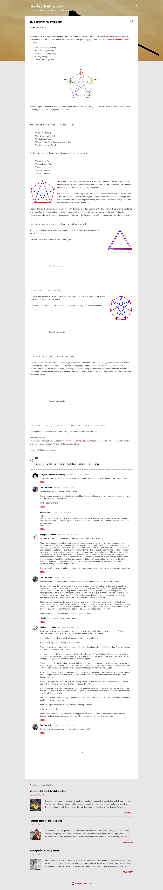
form (61, 464)
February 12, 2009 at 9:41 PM (63, 578)
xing (89, 464)
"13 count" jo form (49, 305)
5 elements (51, 464)
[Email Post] (36, 459)
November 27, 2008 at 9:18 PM (78, 475)
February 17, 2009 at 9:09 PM (67, 627)
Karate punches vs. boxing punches (45, 850)
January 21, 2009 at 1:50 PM (61, 512)
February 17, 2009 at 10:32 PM (63, 725)
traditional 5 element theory (117, 39)
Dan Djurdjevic (46, 487)
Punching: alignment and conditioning (46, 820)
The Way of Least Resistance (47, 6)
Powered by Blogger (83, 883)
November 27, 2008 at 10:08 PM (64, 488)
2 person (40, 464)
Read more (128, 813)
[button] (131, 22)
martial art (71, 464)
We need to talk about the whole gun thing (48, 791)
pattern (82, 464)
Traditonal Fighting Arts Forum (78, 441)
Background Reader (48, 534)
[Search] (136, 7)
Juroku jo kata (36, 356)
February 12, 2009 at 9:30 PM (67, 535)
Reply (42, 482)
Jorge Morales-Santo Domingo (53, 474)
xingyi (97, 464)
